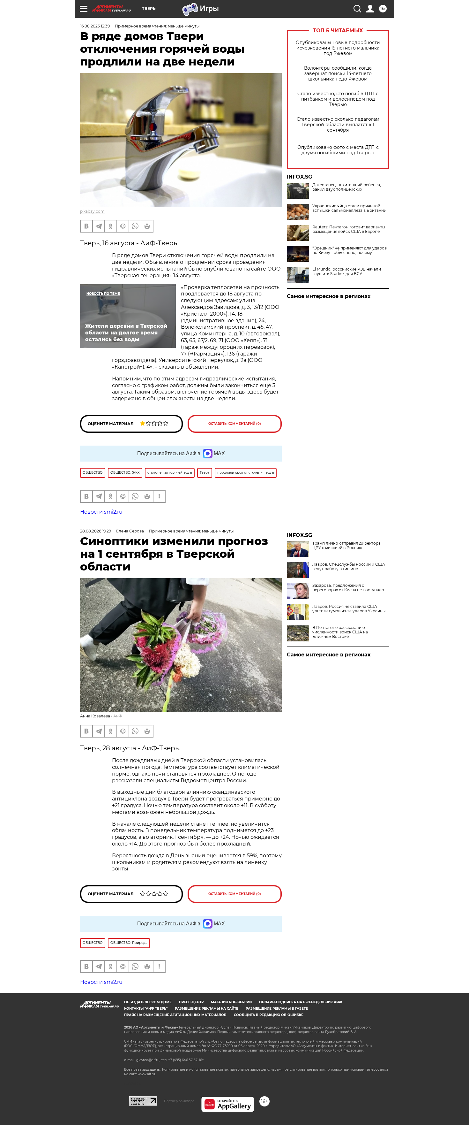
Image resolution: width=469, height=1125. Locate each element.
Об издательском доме (148, 1002)
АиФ (117, 716)
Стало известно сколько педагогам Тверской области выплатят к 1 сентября (338, 125)
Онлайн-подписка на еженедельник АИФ (300, 1002)
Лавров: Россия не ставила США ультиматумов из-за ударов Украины (348, 608)
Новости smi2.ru (101, 512)
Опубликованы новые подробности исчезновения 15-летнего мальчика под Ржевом (338, 48)
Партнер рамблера (179, 1101)
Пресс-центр (191, 1002)
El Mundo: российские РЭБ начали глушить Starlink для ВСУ (346, 271)
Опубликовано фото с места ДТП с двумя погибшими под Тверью (338, 150)
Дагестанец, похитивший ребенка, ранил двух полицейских (346, 187)
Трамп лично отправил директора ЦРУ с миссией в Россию (346, 545)
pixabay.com (92, 211)
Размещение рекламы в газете (277, 1008)
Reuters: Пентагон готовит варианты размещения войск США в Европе (348, 229)
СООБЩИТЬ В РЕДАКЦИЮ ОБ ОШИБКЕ (268, 1015)
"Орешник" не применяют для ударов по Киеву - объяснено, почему (349, 250)
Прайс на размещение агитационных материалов (175, 1015)
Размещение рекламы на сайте (206, 1008)
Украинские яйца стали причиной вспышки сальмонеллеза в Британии (349, 208)
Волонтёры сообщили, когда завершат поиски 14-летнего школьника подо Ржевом (338, 73)
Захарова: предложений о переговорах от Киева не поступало (348, 587)
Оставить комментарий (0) (234, 424)
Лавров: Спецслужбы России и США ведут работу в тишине (348, 566)
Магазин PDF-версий (231, 1002)
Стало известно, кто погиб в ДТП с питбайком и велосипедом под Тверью (337, 99)
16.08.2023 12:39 (95, 26)
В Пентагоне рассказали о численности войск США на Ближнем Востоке (340, 632)
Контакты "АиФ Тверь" (146, 1008)
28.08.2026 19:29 (95, 531)
